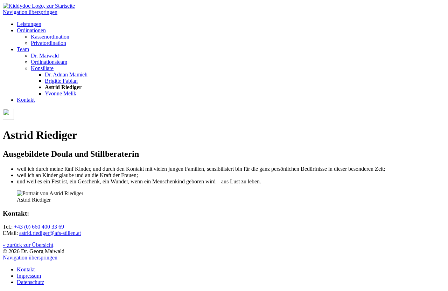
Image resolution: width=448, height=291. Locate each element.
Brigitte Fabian (61, 81)
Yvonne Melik (60, 93)
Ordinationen (31, 30)
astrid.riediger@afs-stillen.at (50, 233)
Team (23, 49)
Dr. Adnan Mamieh (66, 74)
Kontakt (26, 100)
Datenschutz (30, 282)
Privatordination (48, 43)
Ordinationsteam (49, 62)
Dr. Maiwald (45, 56)
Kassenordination (50, 37)
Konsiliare (42, 68)
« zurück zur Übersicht (28, 245)
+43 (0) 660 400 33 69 (39, 227)
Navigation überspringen (30, 12)
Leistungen (29, 24)
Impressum (29, 276)
